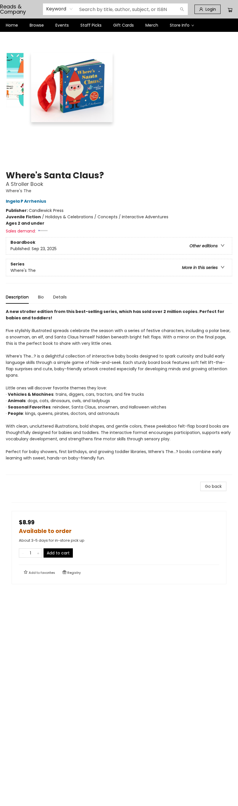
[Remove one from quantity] (22, 553)
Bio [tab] (41, 297)
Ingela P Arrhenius (26, 201)
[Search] (182, 9)
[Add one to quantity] (38, 553)
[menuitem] (12, 25)
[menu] (119, 25)
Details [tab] (60, 297)
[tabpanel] (119, 391)
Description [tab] (17, 297)
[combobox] (59, 8)
